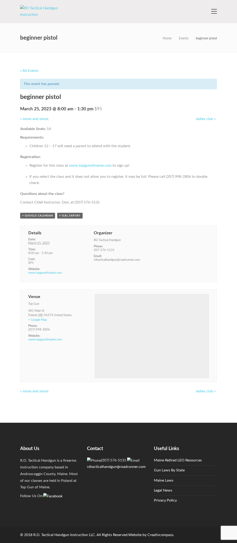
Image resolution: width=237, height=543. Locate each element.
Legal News (163, 490)
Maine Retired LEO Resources (178, 460)
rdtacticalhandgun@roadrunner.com (116, 467)
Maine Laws (163, 480)
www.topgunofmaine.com (90, 165)
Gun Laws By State (169, 470)
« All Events (29, 71)
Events (183, 38)
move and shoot (34, 119)
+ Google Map (37, 319)
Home (167, 38)
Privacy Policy (165, 500)
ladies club (206, 119)
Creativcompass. (160, 535)
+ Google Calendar (37, 215)
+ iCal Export (70, 215)
